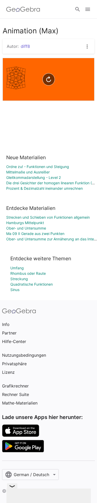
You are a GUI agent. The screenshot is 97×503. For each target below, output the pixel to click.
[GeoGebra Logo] (23, 9)
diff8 (25, 46)
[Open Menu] (88, 9)
